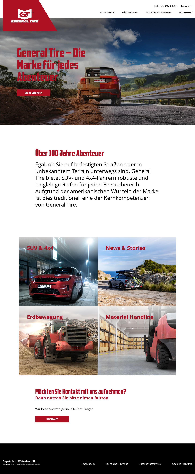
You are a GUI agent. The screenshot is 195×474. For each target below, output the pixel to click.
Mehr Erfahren (33, 92)
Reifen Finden (107, 12)
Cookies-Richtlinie (182, 463)
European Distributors (158, 12)
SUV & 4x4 (170, 6)
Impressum (88, 463)
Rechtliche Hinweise (116, 463)
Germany (185, 6)
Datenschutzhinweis (150, 463)
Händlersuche (130, 12)
